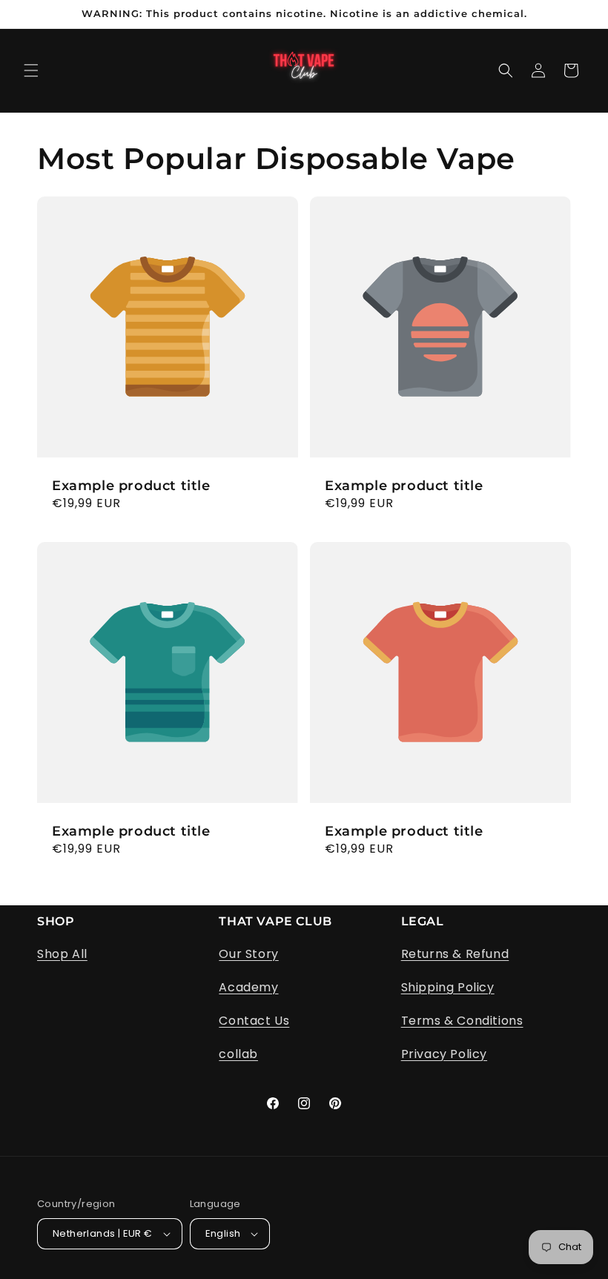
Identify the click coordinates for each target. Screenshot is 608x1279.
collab (238, 1053)
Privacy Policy (444, 1053)
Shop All (62, 953)
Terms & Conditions (462, 1020)
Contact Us (254, 1020)
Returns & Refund (455, 953)
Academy (248, 987)
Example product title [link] (131, 485)
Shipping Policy (448, 987)
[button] (31, 70)
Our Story (248, 953)
